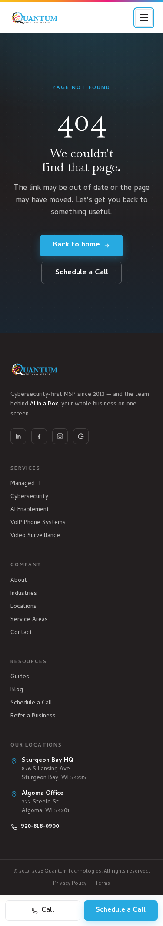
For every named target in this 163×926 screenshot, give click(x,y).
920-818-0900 (40, 827)
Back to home (76, 245)
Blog (16, 690)
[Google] (81, 436)
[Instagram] (60, 436)
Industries (23, 594)
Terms (102, 883)
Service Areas (29, 620)
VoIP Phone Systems (38, 523)
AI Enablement (29, 510)
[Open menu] (144, 18)
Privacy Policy (69, 883)
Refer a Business (33, 716)
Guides (19, 677)
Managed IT (26, 484)
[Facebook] (39, 436)
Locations (23, 607)
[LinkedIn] (18, 436)
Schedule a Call (81, 273)
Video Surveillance (35, 536)
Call (47, 910)
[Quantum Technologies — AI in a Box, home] (35, 18)
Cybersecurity (29, 497)
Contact (21, 633)
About (18, 581)
